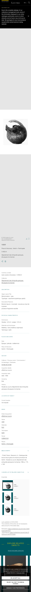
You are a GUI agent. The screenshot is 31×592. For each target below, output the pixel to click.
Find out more (20, 573)
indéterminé (5, 438)
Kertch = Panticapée (7, 444)
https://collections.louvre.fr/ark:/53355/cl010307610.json (15, 533)
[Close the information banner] (28, 16)
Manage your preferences (15, 588)
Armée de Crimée (6, 364)
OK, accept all (15, 578)
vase (3, 422)
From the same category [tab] (16, 550)
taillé (3, 433)
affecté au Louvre (7, 416)
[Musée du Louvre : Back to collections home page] (15, 2)
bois (3, 427)
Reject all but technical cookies (15, 583)
